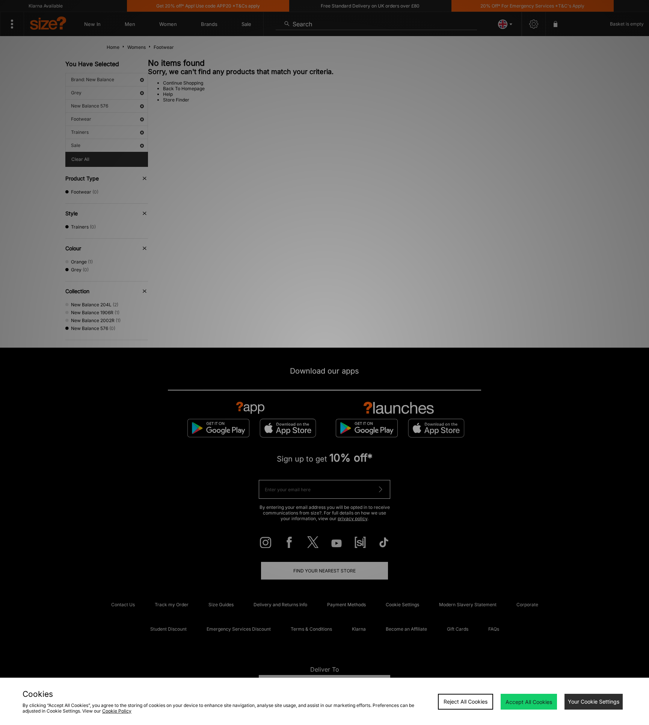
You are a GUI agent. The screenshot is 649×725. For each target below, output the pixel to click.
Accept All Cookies (529, 702)
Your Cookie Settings (593, 701)
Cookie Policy (116, 711)
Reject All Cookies (466, 701)
